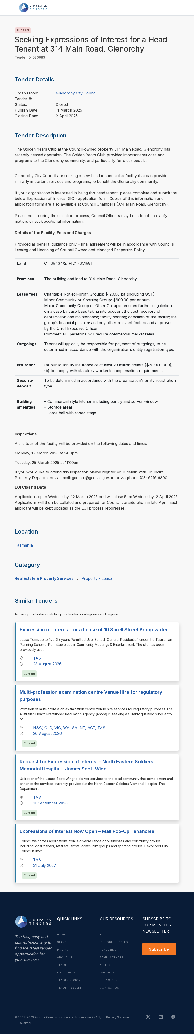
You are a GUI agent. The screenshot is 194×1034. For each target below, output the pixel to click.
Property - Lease (96, 578)
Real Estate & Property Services (44, 578)
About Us (64, 957)
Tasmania (24, 545)
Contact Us (109, 987)
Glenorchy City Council (76, 93)
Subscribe (159, 949)
